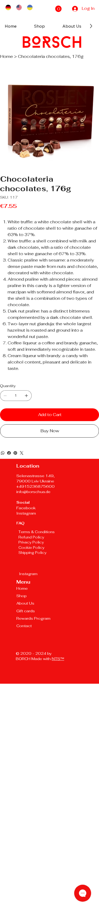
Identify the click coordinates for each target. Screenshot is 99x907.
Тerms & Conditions (36, 531)
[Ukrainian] (29, 7)
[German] (8, 7)
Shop (21, 595)
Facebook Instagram (26, 510)
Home (22, 588)
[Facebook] (9, 453)
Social (23, 502)
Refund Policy (31, 537)
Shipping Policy (32, 552)
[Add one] (26, 395)
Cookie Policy (31, 547)
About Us (25, 603)
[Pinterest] (15, 453)
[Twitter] (21, 453)
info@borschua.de (33, 491)
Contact (24, 625)
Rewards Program (33, 618)
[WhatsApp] (2, 453)
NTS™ (58, 658)
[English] (18, 7)
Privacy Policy (31, 542)
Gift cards (25, 610)
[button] (58, 9)
